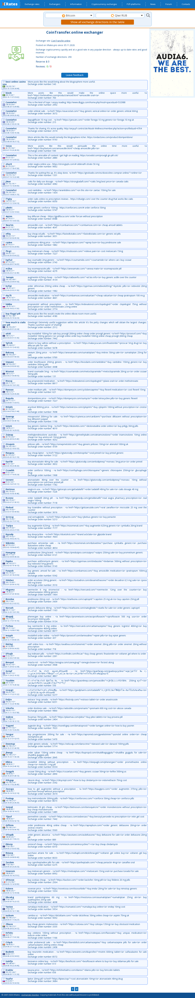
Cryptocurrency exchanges (104, 4)
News (153, 4)
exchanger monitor (30, 994)
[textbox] (69, 15)
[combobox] (69, 15)
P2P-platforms (133, 4)
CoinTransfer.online (60, 40)
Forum (168, 4)
